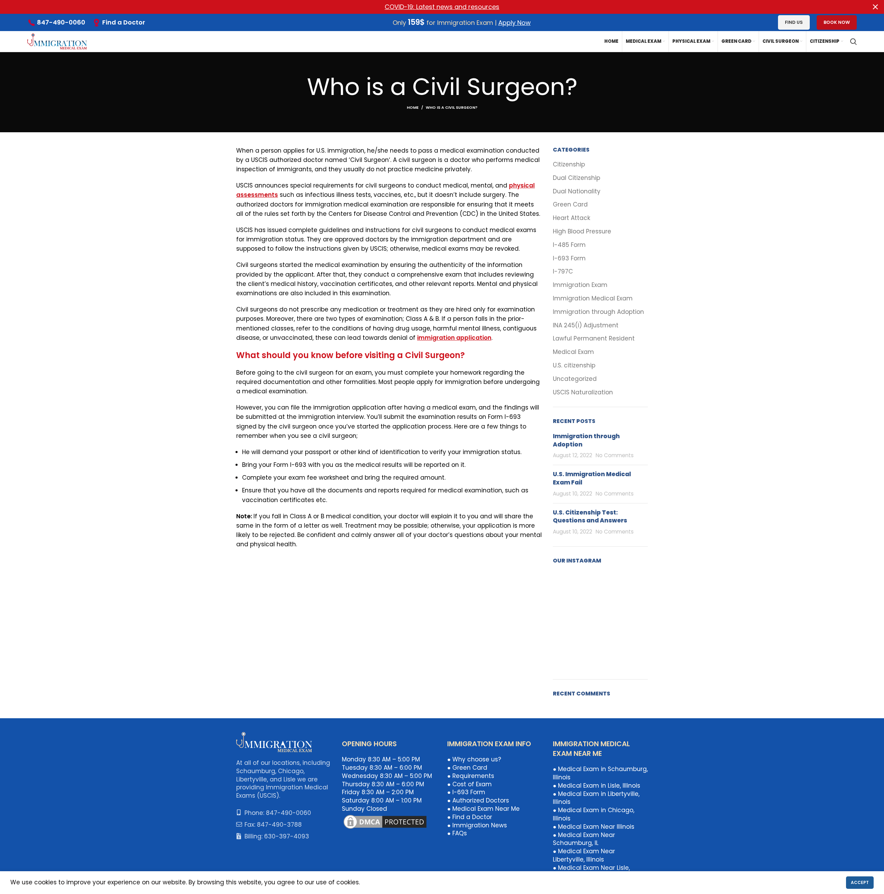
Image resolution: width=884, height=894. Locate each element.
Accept (860, 882)
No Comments (615, 455)
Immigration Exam (580, 285)
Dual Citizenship (576, 178)
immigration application (454, 338)
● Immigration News (477, 825)
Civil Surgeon (369, 160)
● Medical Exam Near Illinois (593, 827)
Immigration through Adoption (598, 312)
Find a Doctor (123, 22)
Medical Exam (573, 352)
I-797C (563, 272)
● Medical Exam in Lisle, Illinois (596, 785)
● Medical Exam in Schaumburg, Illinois (600, 773)
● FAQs (457, 833)
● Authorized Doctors (478, 800)
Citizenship (569, 165)
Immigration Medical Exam (593, 298)
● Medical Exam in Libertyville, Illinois (596, 798)
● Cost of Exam (469, 784)
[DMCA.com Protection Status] (385, 821)
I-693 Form (569, 258)
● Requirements (470, 776)
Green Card (570, 205)
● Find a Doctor (469, 817)
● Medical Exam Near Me (483, 809)
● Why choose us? (474, 759)
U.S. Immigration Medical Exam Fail (592, 478)
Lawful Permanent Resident (594, 339)
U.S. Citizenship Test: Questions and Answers (590, 516)
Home (413, 107)
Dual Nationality (576, 191)
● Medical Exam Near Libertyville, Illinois (584, 855)
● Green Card (467, 767)
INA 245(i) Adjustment (585, 325)
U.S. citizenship (574, 365)
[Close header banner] (875, 7)
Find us (794, 22)
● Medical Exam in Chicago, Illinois (593, 814)
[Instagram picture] (568, 586)
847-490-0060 (61, 22)
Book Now (837, 22)
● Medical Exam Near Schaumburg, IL (584, 839)
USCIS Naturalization (583, 392)
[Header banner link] (431, 7)
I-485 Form (569, 245)
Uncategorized (575, 379)
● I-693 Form (466, 792)
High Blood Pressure (582, 231)
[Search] (853, 41)
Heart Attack (571, 218)
